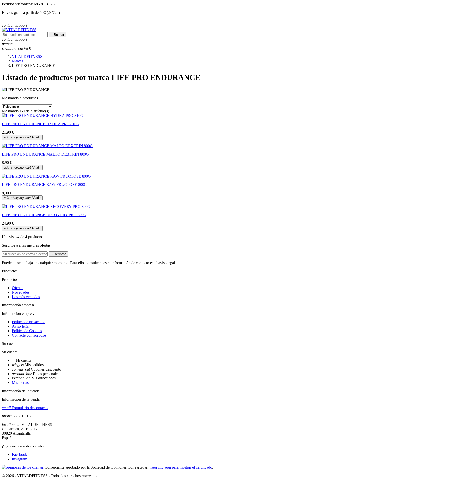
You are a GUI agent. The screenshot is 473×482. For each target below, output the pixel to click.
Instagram (19, 459)
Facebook (19, 454)
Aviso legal (20, 326)
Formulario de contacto (25, 408)
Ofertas (17, 288)
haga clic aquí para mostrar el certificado (181, 467)
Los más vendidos (26, 297)
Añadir (22, 137)
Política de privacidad (28, 322)
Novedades (20, 292)
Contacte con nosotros (29, 335)
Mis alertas (20, 382)
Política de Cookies (27, 331)
